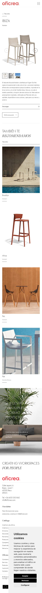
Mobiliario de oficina (8, 525)
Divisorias (5, 531)
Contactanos (10, 443)
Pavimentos (5, 537)
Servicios (5, 562)
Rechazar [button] (25, 580)
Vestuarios (5, 548)
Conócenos (5, 559)
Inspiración (5, 568)
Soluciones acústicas (8, 534)
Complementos (6, 542)
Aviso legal (4, 578)
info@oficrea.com (8, 500)
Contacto (5, 571)
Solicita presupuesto (9, 115)
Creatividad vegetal (8, 545)
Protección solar (7, 540)
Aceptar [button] (25, 576)
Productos (5, 565)
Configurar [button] (25, 585)
